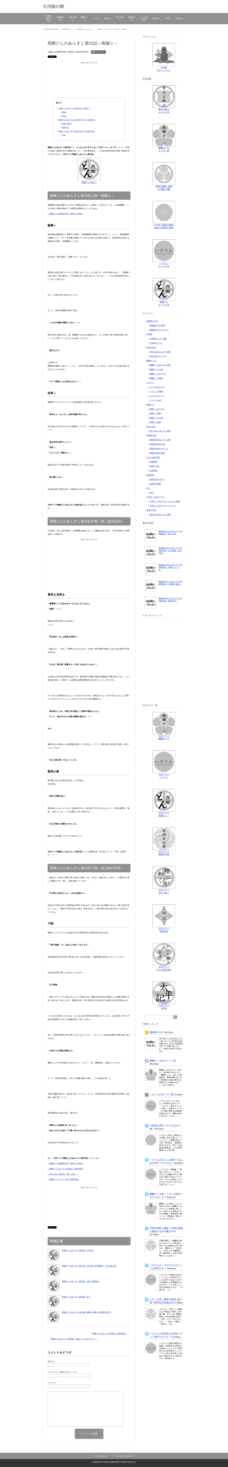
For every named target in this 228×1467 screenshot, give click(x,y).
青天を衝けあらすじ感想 (160, 352)
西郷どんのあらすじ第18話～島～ (76, 1297)
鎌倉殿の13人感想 (157, 325)
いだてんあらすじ (157, 387)
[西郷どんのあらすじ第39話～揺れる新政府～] (54, 1286)
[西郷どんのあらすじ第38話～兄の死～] (54, 1255)
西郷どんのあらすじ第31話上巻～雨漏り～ (75, 108)
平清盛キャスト (156, 343)
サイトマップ (101, 1456)
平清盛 (149, 334)
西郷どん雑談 (155, 422)
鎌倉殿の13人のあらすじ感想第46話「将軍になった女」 (170, 567)
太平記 (167, 18)
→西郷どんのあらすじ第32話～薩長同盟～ (66, 1169)
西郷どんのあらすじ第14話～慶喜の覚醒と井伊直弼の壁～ (87, 1312)
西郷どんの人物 (156, 418)
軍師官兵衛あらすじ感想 (160, 440)
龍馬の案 (65, 127)
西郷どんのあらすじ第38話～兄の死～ (78, 1250)
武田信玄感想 (155, 484)
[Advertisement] (89, 81)
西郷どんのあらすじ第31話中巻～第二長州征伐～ (77, 120)
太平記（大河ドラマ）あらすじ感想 (165, 501)
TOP (52, 29)
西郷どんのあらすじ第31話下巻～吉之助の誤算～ (77, 131)
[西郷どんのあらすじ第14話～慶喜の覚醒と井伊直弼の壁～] (54, 1317)
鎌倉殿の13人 (60, 18)
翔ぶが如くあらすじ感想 (160, 431)
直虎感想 (153, 462)
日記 (148, 488)
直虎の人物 (154, 466)
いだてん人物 (155, 400)
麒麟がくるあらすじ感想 (160, 365)
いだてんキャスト (157, 396)
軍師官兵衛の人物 (157, 444)
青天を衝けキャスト (158, 356)
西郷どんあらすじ (98, 52)
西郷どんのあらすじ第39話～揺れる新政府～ (81, 1281)
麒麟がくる (84, 18)
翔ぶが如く (120, 18)
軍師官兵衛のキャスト (159, 449)
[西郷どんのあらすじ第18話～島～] (54, 1301)
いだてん (96, 18)
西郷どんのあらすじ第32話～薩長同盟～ (110, 1334)
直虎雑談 (153, 471)
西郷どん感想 (155, 413)
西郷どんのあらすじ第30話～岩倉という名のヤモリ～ (74, 1339)
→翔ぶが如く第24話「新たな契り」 (63, 1174)
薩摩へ (64, 112)
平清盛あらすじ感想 (158, 339)
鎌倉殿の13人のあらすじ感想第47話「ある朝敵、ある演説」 (170, 550)
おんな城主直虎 (144, 18)
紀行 (151, 493)
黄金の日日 (151, 510)
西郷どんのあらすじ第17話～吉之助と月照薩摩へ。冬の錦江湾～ (89, 1266)
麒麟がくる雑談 (156, 378)
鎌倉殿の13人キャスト (159, 330)
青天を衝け (72, 18)
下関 (63, 135)
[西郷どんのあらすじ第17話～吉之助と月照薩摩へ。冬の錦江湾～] (54, 1270)
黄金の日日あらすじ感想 (160, 515)
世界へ (64, 116)
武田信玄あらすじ (157, 479)
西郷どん (108, 18)
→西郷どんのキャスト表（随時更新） (64, 1179)
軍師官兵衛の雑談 (157, 453)
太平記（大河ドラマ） (156, 497)
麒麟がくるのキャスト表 (163, 1060)
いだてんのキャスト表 (161, 1094)
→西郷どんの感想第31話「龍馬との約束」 (66, 214)
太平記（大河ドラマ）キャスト (163, 506)
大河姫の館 (53, 6)
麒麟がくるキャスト (158, 374)
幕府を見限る (67, 124)
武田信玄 (155, 18)
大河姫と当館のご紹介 (49, 18)
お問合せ (179, 18)
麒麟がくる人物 (156, 369)
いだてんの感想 (156, 391)
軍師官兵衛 (132, 18)
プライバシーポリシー (124, 1456)
